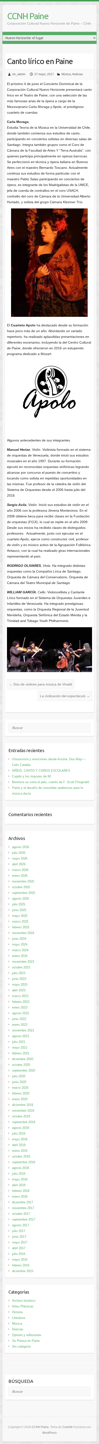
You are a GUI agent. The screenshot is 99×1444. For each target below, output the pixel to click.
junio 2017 (19, 1236)
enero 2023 (19, 1007)
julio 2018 (18, 1173)
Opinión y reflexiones (26, 1335)
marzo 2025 (20, 921)
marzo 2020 (20, 1087)
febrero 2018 (20, 1191)
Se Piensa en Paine (26, 1341)
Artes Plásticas (22, 1306)
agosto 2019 (20, 1128)
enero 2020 (19, 1099)
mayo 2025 (19, 916)
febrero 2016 (20, 1265)
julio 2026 (18, 853)
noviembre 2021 (23, 1030)
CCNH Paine (27, 16)
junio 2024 (19, 938)
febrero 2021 (20, 1053)
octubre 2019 (21, 1116)
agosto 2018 (20, 1168)
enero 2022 (19, 1024)
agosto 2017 (20, 1225)
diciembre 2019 (22, 1105)
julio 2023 (18, 973)
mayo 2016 (19, 1259)
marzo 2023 (20, 996)
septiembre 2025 (23, 893)
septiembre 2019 (23, 1122)
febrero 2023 (20, 1001)
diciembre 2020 (22, 1059)
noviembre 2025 (23, 881)
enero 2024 (19, 956)
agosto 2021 (20, 1036)
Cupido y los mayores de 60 (31, 776)
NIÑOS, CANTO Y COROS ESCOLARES (41, 770)
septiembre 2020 (23, 1070)
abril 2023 (18, 990)
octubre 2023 (21, 967)
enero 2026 (19, 875)
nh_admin (18, 74)
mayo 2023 (19, 984)
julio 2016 (18, 1254)
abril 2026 (18, 864)
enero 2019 (19, 1150)
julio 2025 (18, 904)
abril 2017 (18, 1248)
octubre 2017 (21, 1214)
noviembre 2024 (23, 933)
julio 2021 (18, 1042)
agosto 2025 (20, 898)
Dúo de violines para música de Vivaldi (40, 684)
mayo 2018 (19, 1179)
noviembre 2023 (23, 961)
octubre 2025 (21, 887)
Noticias (77, 74)
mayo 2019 (19, 1139)
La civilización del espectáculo (65, 696)
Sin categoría (21, 1346)
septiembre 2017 (23, 1219)
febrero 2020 (20, 1093)
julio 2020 (18, 1076)
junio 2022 (19, 1019)
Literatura (18, 1318)
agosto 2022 (20, 1013)
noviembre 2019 (23, 1110)
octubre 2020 (21, 1065)
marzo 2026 (20, 870)
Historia (17, 1312)
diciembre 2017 (22, 1202)
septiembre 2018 (23, 1162)
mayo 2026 (19, 858)
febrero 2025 (20, 927)
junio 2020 (19, 1082)
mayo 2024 (19, 944)
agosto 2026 (20, 847)
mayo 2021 (19, 1047)
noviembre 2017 (23, 1208)
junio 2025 (19, 910)
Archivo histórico (23, 1300)
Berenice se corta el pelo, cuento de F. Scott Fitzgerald (50, 782)
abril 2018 (18, 1185)
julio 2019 (18, 1133)
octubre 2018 (21, 1156)
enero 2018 (19, 1196)
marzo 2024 (20, 950)
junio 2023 (19, 979)
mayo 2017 (19, 1242)
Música (66, 74)
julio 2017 (18, 1231)
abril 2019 (18, 1145)
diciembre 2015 (22, 1271)
